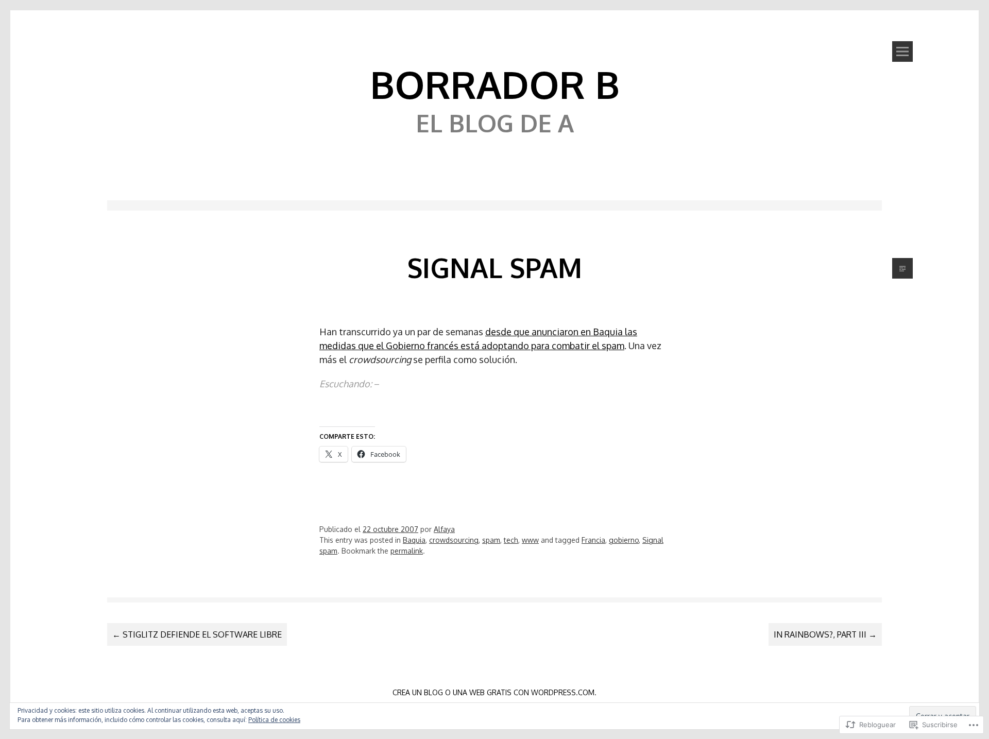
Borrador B (495, 84)
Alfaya (444, 529)
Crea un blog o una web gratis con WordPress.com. (494, 692)
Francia (593, 540)
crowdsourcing (454, 540)
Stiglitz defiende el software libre (197, 634)
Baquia (414, 540)
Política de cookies (274, 720)
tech (511, 540)
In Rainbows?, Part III (825, 634)
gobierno (624, 540)
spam (491, 540)
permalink (406, 550)
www (530, 540)
